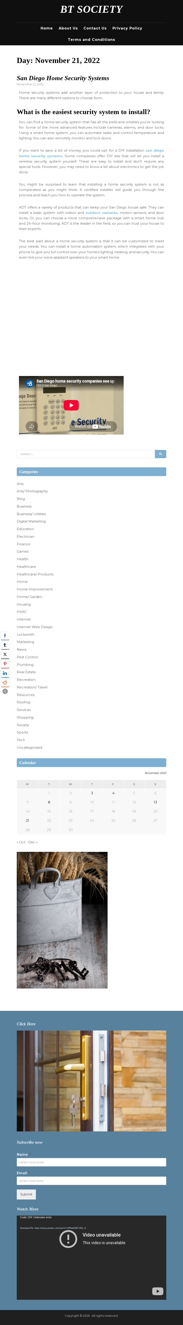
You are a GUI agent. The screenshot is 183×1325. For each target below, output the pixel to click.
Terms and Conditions (91, 40)
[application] (91, 1258)
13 (155, 802)
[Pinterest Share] (5, 664)
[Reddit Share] (5, 683)
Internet (24, 619)
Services (24, 710)
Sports (22, 732)
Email (23, 1173)
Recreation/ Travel (32, 687)
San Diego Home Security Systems (63, 78)
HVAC (22, 612)
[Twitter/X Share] (5, 654)
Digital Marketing (31, 521)
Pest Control (27, 657)
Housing (24, 604)
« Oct (21, 842)
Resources (26, 695)
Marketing (25, 642)
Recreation (26, 679)
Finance (23, 544)
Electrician (25, 536)
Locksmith (25, 634)
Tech (21, 740)
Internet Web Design (35, 627)
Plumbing (25, 664)
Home (47, 28)
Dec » (33, 842)
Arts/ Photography (32, 491)
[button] (5, 691)
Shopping (25, 717)
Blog (21, 499)
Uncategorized (29, 747)
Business (24, 506)
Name (24, 1154)
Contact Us (95, 28)
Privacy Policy (127, 28)
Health (22, 559)
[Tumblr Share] (5, 645)
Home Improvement (35, 589)
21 (27, 820)
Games (23, 551)
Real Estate (26, 672)
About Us (68, 28)
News (21, 649)
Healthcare (26, 566)
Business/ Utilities (31, 514)
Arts (20, 484)
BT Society (91, 9)
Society (23, 725)
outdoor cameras (101, 213)
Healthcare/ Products (35, 574)
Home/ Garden (29, 597)
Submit (26, 1194)
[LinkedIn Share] (5, 673)
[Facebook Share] (5, 636)
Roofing (23, 702)
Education (25, 529)
